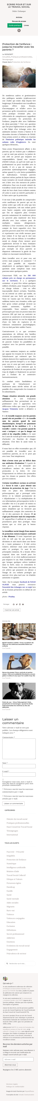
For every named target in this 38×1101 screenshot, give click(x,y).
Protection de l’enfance (16, 859)
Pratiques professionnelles (21, 57)
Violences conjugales (16, 918)
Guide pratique (15, 25)
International (12, 835)
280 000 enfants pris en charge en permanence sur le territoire (19, 278)
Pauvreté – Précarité (15, 852)
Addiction (11, 938)
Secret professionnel (15, 934)
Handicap (11, 887)
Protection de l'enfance (21, 62)
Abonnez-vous (10, 1065)
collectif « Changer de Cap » (12, 1031)
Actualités (6, 57)
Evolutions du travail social (18, 946)
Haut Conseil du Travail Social (19, 827)
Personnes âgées (14, 883)
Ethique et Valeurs (14, 879)
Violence (10, 914)
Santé (9, 895)
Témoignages (7, 59)
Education (11, 922)
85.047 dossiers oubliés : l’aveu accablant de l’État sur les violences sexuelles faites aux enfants (18, 644)
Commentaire (8, 737)
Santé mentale (13, 899)
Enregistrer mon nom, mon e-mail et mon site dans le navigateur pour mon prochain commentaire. (17, 783)
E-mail (5, 771)
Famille (10, 891)
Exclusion (11, 926)
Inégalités (11, 856)
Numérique (11, 863)
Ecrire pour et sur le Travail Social (19, 5)
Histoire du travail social (17, 819)
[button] (19, 30)
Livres (26, 25)
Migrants (10, 906)
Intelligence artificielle (16, 867)
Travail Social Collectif (16, 875)
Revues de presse (19, 21)
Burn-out (11, 910)
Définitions (11, 930)
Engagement (12, 949)
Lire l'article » (6, 648)
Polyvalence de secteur (16, 953)
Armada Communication (26, 1095)
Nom (5, 763)
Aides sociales (12, 902)
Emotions (11, 942)
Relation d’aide (13, 871)
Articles (19, 17)
